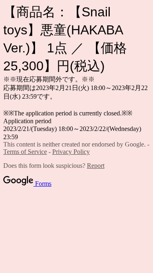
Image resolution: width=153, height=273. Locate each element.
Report (95, 165)
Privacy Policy (71, 151)
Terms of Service (25, 151)
